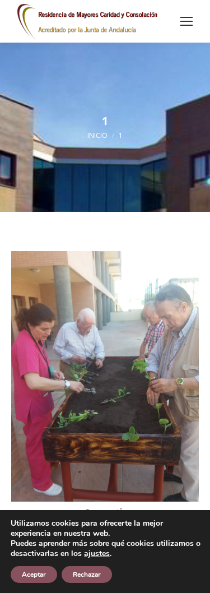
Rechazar (87, 574)
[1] (105, 376)
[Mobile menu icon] (186, 21)
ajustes (97, 554)
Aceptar (34, 574)
